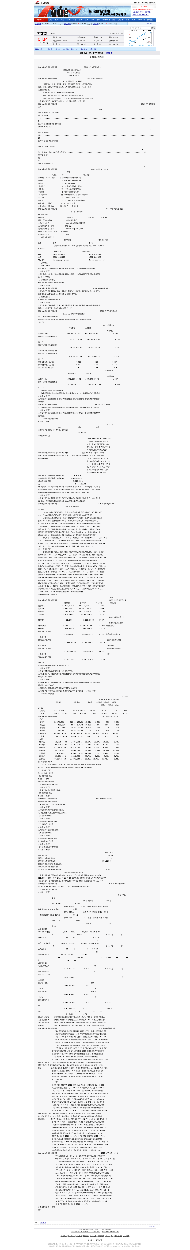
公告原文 (43, 1223)
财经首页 (137, 3)
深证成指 (67, 24)
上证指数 (38, 24)
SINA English (109, 1236)
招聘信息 (93, 1236)
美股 (133, 20)
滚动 (62, 20)
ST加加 (42, 33)
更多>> (141, 23)
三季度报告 (93, 49)
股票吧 (120, 20)
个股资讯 (49, 49)
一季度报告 (83, 49)
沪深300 (95, 24)
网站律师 (101, 1236)
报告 (98, 20)
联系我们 (86, 1236)
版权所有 (99, 1240)
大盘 (74, 20)
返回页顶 (152, 1226)
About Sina (71, 1236)
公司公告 (57, 49)
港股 (127, 20)
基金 (57, 20)
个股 (80, 20)
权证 (92, 20)
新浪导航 (152, 3)
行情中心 (141, 20)
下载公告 (109, 53)
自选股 (150, 20)
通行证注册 (118, 1236)
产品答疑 (126, 1236)
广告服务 (79, 1236)
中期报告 (74, 49)
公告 (68, 20)
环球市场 (106, 20)
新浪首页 (145, 3)
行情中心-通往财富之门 (140, 15)
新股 (86, 20)
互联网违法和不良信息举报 (90, 1232)
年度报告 (66, 49)
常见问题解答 (76, 1232)
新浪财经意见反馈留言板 (110, 1232)
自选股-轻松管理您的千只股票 (142, 9)
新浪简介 (64, 1236)
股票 (51, 20)
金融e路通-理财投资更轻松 (141, 12)
